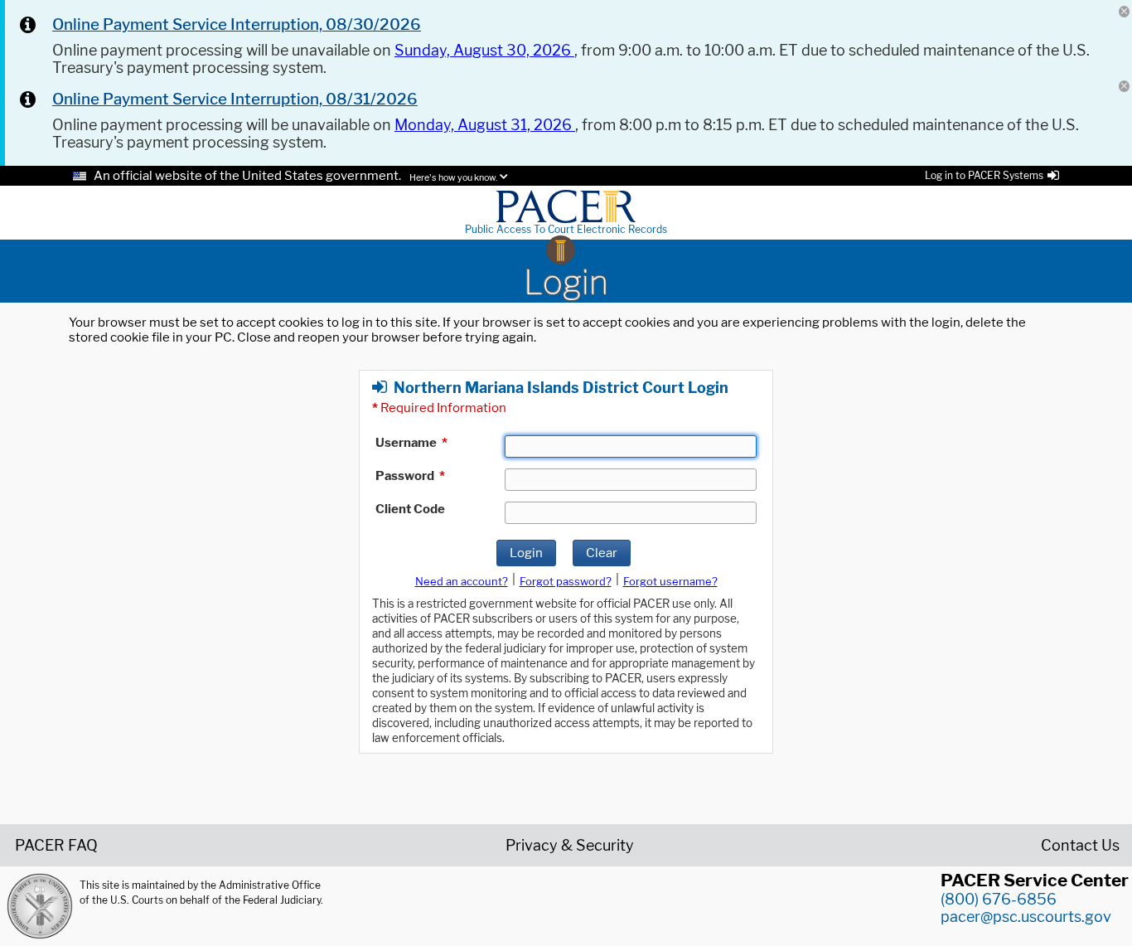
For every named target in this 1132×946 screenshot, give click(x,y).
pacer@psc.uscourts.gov (1026, 916)
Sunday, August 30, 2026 (484, 50)
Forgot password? (566, 581)
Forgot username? (670, 581)
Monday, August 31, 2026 (484, 124)
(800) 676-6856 (999, 899)
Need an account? (461, 581)
